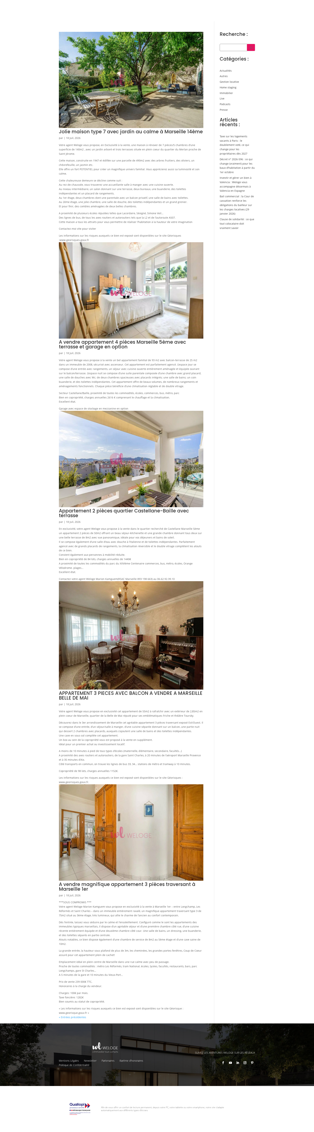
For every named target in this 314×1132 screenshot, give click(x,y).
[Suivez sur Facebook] (223, 1063)
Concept (205, 5)
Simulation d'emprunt (148, 13)
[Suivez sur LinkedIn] (238, 1063)
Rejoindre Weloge (207, 13)
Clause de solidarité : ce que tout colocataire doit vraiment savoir (237, 223)
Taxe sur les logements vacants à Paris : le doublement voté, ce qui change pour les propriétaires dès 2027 (234, 145)
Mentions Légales (69, 1060)
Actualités (226, 70)
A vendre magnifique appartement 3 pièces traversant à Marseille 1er (127, 886)
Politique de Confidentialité (74, 1065)
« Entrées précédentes (72, 1017)
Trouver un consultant (239, 13)
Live (222, 98)
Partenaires (108, 1060)
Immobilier (226, 93)
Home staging (228, 87)
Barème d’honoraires (131, 1060)
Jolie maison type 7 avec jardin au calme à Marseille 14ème (131, 131)
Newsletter (90, 1060)
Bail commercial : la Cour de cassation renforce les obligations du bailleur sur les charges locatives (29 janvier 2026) (237, 205)
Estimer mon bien (179, 13)
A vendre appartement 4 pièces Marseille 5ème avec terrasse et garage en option (122, 344)
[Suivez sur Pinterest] (252, 1063)
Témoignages (268, 5)
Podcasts (225, 104)
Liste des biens (223, 5)
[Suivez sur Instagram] (245, 1063)
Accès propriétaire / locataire (276, 13)
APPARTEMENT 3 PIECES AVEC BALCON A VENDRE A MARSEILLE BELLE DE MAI (130, 695)
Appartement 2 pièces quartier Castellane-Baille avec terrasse (124, 513)
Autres (224, 76)
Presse (224, 109)
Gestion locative (246, 5)
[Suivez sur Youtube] (230, 1063)
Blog (282, 5)
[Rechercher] (251, 47)
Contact (293, 5)
